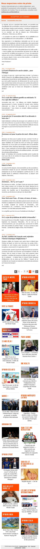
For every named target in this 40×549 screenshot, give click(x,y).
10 (33, 271)
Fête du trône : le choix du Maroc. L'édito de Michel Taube (29, 294)
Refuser (3, 20)
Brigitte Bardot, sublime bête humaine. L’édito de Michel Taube (10, 505)
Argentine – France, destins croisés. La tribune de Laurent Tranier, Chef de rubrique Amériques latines (29, 417)
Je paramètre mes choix (14, 20)
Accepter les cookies (20, 17)
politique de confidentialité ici (10, 12)
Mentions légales (23, 546)
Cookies (23, 547)
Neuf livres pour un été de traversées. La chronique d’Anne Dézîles (10, 387)
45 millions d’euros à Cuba (20, 77)
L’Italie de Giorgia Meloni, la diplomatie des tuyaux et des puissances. (29, 538)
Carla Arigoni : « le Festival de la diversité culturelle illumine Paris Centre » (29, 354)
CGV (29, 546)
